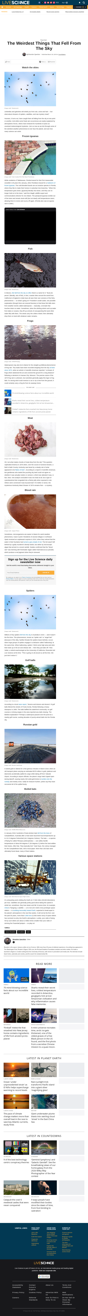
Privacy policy (18, 1292)
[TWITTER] (14, 942)
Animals (8, 7)
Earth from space (36, 1236)
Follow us (43, 61)
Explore (69, 7)
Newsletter (52, 61)
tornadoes (21, 932)
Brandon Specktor (34, 54)
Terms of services (26, 577)
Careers (15, 1298)
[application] (30, 225)
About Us (49, 1285)
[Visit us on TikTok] (54, 3)
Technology (60, 7)
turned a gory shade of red (32, 542)
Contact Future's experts (32, 1287)
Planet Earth (43, 7)
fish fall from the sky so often (22, 293)
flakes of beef (19, 470)
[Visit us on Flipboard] (51, 3)
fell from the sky (25, 635)
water (28, 932)
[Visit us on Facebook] (39, 3)
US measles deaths (35, 11)
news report (22, 704)
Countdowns (62, 54)
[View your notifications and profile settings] (79, 2)
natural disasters (10, 932)
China (6, 908)
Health (27, 7)
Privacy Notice (9, 578)
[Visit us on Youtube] (48, 3)
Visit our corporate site (47, 1270)
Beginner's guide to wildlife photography (67, 1238)
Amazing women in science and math (52, 1241)
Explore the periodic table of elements (51, 1247)
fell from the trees (44, 833)
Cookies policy (35, 1292)
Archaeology (18, 7)
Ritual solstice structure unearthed (74, 11)
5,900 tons (28, 915)
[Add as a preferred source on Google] (44, 1276)
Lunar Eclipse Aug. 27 (18, 11)
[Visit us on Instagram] (45, 3)
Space (52, 7)
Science (34, 7)
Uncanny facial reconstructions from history (51, 1253)
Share (8, 61)
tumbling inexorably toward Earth (24, 910)
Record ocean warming (53, 11)
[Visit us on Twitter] (42, 3)
